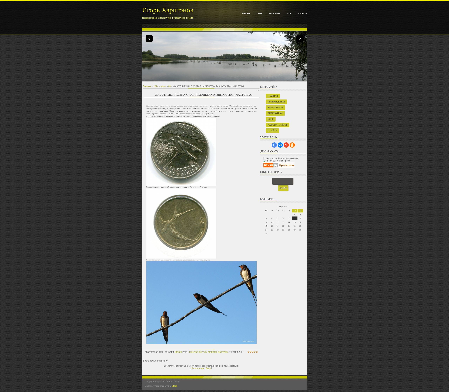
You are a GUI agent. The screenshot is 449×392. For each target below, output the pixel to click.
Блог (289, 13)
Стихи (259, 13)
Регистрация (198, 368)
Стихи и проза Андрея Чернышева (280, 158)
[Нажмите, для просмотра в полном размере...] (181, 185)
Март (163, 86)
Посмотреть (228, 65)
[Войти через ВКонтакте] (280, 145)
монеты (212, 352)
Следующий (149, 38)
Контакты (302, 13)
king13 (178, 352)
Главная (246, 13)
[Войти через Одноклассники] (292, 145)
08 (169, 86)
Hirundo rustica (198, 352)
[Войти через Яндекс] (286, 145)
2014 (155, 86)
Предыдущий (300, 38)
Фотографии (274, 13)
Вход (208, 368)
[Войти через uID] (274, 145)
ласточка (223, 352)
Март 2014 (283, 207)
